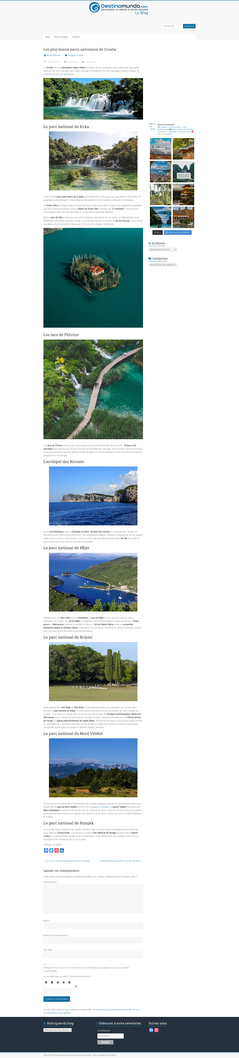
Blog (48, 37)
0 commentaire (90, 62)
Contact (76, 37)
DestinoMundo (53, 55)
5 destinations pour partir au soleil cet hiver (121, 861)
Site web (47, 950)
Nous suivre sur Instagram (179, 232)
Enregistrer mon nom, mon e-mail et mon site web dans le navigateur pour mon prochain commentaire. (86, 969)
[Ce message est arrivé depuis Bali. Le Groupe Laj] (183, 171)
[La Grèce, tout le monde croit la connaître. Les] (160, 171)
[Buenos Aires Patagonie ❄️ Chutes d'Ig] (160, 149)
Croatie (69, 62)
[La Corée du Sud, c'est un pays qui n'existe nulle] (183, 149)
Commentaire (50, 882)
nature (75, 62)
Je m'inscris (103, 1030)
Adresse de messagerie (55, 935)
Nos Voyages (61, 37)
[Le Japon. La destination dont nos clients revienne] (183, 194)
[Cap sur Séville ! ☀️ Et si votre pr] (183, 217)
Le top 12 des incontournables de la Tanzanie (66, 861)
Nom (46, 920)
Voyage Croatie (75, 55)
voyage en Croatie (99, 807)
